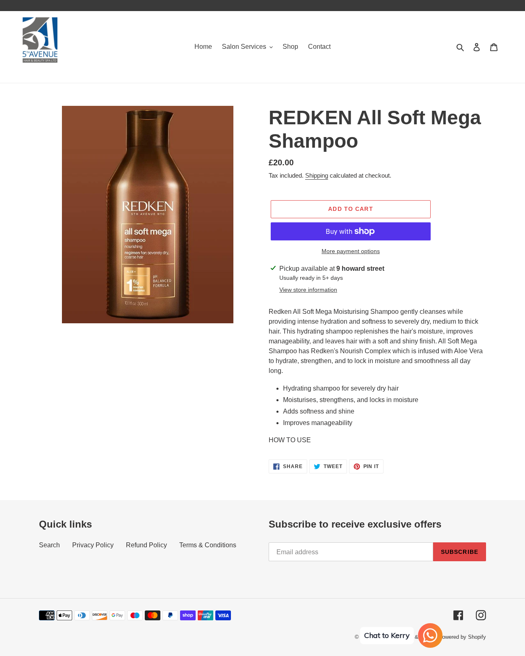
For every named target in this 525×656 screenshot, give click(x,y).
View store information (308, 289)
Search (49, 545)
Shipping (316, 175)
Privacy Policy (93, 545)
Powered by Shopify (462, 637)
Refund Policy (146, 545)
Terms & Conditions (207, 545)
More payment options (351, 251)
